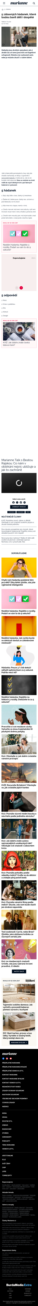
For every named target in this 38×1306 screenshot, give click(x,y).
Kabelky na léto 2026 (22, 1199)
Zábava (8, 9)
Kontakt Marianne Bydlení (13, 1079)
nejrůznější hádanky (8, 178)
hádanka (11, 512)
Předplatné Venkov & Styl (12, 1071)
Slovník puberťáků (16, 1185)
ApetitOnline (7, 1156)
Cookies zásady (8, 1102)
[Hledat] (34, 3)
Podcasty (6, 1141)
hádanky (21, 512)
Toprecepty (7, 1175)
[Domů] (19, 3)
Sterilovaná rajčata (13, 1211)
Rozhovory (7, 1129)
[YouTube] (11, 1058)
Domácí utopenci (14, 1214)
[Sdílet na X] (17, 502)
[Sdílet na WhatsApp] (24, 502)
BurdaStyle (27, 1293)
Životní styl (7, 1121)
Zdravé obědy (20, 1188)
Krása (4, 1117)
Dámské (27, 1291)
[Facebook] (3, 1058)
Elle (4, 1159)
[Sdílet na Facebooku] (13, 502)
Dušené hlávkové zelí (7, 1207)
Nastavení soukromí (10, 1094)
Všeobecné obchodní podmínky (15, 1099)
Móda (4, 1113)
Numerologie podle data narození (21, 1186)
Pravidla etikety (6, 1185)
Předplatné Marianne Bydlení (14, 1067)
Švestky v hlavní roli (19, 1207)
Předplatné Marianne (11, 1063)
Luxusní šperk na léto (11, 1200)
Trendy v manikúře (7, 1195)
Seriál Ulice (18, 1197)
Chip (4, 1167)
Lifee (4, 1171)
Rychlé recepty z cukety (15, 1216)
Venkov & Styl (8, 1149)
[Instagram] (7, 1058)
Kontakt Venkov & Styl (11, 1083)
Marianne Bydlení (18, 1042)
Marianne (28, 1289)
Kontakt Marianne (9, 1075)
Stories (5, 1133)
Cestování (8, 1186)
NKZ (10, 1293)
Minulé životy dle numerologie (20, 1195)
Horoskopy (6, 1137)
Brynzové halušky (24, 1214)
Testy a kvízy (25, 1185)
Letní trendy (13, 1188)
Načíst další (19, 971)
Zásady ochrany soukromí (13, 1091)
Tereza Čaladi (6, 21)
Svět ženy (6, 1163)
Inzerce (5, 1106)
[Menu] (4, 3)
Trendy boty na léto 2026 (9, 1199)
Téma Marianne (8, 1145)
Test (28, 512)
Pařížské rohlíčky (14, 1213)
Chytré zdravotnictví (27, 1197)
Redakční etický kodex (11, 1087)
